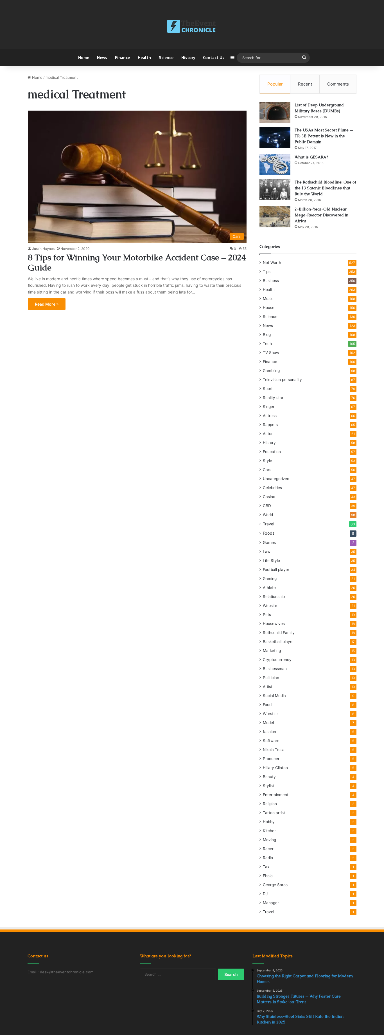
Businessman (275, 668)
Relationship (274, 596)
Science (166, 57)
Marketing (272, 650)
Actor (268, 433)
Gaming (270, 578)
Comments (338, 84)
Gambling (271, 370)
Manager (271, 902)
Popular (275, 84)
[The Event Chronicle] (192, 27)
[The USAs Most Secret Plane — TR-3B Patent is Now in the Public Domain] (274, 137)
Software (271, 740)
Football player (276, 569)
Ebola (268, 875)
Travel (268, 523)
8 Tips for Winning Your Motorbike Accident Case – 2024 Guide (137, 262)
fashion (269, 731)
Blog (267, 334)
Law (266, 551)
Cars (267, 469)
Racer (268, 848)
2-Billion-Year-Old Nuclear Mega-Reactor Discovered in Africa (321, 215)
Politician (271, 677)
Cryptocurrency (277, 659)
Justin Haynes (43, 249)
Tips (266, 271)
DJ (265, 893)
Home (83, 57)
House (268, 307)
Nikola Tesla (273, 749)
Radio (268, 857)
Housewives (274, 623)
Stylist (268, 785)
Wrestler (270, 713)
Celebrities (272, 487)
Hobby (269, 821)
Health (144, 57)
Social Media (274, 695)
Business (271, 280)
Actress (270, 415)
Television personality (282, 379)
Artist (267, 686)
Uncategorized (276, 478)
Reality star (273, 397)
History (188, 57)
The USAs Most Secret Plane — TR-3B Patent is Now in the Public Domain (324, 135)
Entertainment (275, 794)
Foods (268, 533)
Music (268, 298)
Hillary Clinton (275, 767)
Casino (269, 496)
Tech (267, 343)
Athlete (269, 587)
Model (268, 722)
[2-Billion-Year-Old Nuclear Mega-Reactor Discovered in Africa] (274, 216)
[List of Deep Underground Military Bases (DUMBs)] (274, 112)
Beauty (269, 776)
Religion (270, 803)
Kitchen (270, 830)
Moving (269, 839)
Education (272, 451)
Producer (271, 758)
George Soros (275, 884)
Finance (122, 57)
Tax (266, 866)
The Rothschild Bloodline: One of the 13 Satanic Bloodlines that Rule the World (325, 188)
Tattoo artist (274, 812)
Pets (267, 614)
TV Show (271, 352)
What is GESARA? (311, 157)
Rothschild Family (279, 632)
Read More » (46, 304)
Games (269, 542)
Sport (268, 388)
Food (267, 704)
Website (270, 605)
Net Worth (272, 262)
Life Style (271, 560)
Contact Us (213, 57)
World (268, 514)
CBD (267, 505)
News (102, 57)
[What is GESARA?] (274, 164)
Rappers (270, 424)
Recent (305, 84)
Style (267, 460)
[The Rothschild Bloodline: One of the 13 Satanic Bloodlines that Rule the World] (274, 189)
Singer (268, 406)
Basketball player (278, 641)
